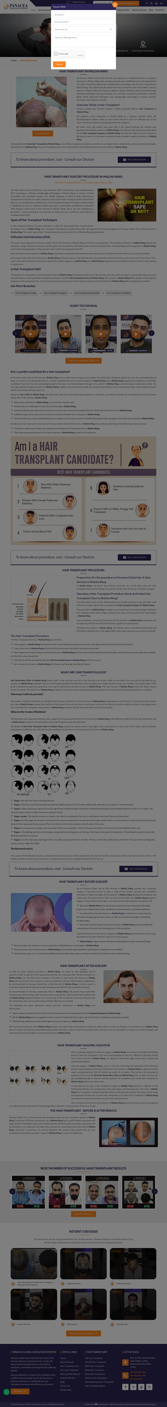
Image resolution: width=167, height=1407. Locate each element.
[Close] (115, 4)
